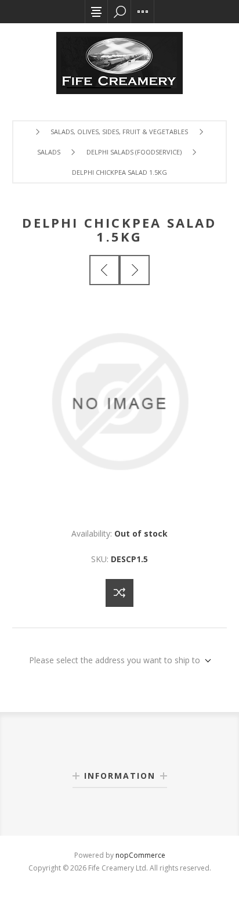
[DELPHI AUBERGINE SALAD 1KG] (104, 270)
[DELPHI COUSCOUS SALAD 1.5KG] (134, 270)
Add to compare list (119, 593)
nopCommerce (140, 855)
